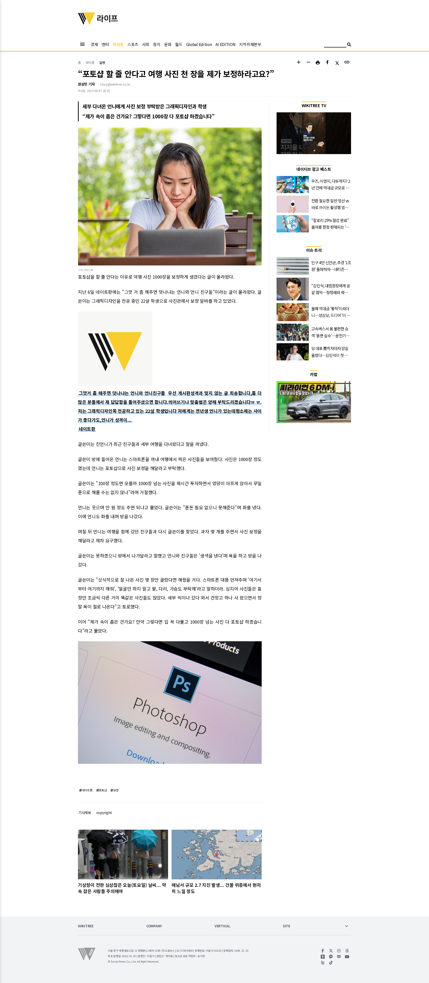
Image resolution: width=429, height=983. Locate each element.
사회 (145, 44)
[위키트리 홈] (86, 23)
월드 (178, 44)
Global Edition (199, 44)
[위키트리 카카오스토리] (323, 957)
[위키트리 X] (331, 951)
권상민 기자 (86, 84)
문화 (167, 44)
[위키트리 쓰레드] (347, 951)
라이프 (118, 44)
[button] (298, 62)
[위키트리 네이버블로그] (339, 957)
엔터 (105, 44)
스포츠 (132, 44)
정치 (156, 44)
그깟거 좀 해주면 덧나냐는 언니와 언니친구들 (122, 393)
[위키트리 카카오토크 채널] (331, 957)
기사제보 (84, 812)
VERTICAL (222, 926)
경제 (94, 44)
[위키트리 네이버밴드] (323, 963)
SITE (286, 926)
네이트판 (87, 429)
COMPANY (154, 926)
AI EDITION (225, 44)
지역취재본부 (250, 44)
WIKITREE (86, 926)
